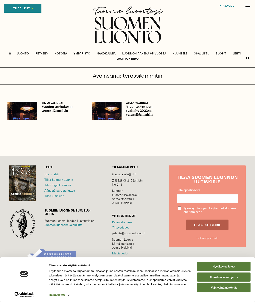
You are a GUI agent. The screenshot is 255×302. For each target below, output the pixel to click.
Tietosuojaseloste (207, 238)
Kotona (61, 53)
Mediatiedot (120, 253)
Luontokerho (127, 58)
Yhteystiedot (120, 227)
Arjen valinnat (53, 103)
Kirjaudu (227, 5)
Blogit (221, 53)
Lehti (237, 53)
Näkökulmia (106, 53)
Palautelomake (122, 222)
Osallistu (201, 53)
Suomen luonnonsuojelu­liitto (63, 225)
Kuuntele (180, 53)
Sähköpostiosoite (188, 190)
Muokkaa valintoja (222, 276)
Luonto (23, 53)
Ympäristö (82, 53)
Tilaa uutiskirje (54, 196)
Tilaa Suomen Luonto (58, 179)
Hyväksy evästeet (224, 266)
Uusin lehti (51, 174)
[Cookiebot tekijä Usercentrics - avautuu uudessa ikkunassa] (24, 295)
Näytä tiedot (57, 294)
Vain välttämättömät (224, 287)
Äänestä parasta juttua (59, 190)
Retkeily (41, 53)
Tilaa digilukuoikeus (57, 185)
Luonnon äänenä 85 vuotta (144, 53)
